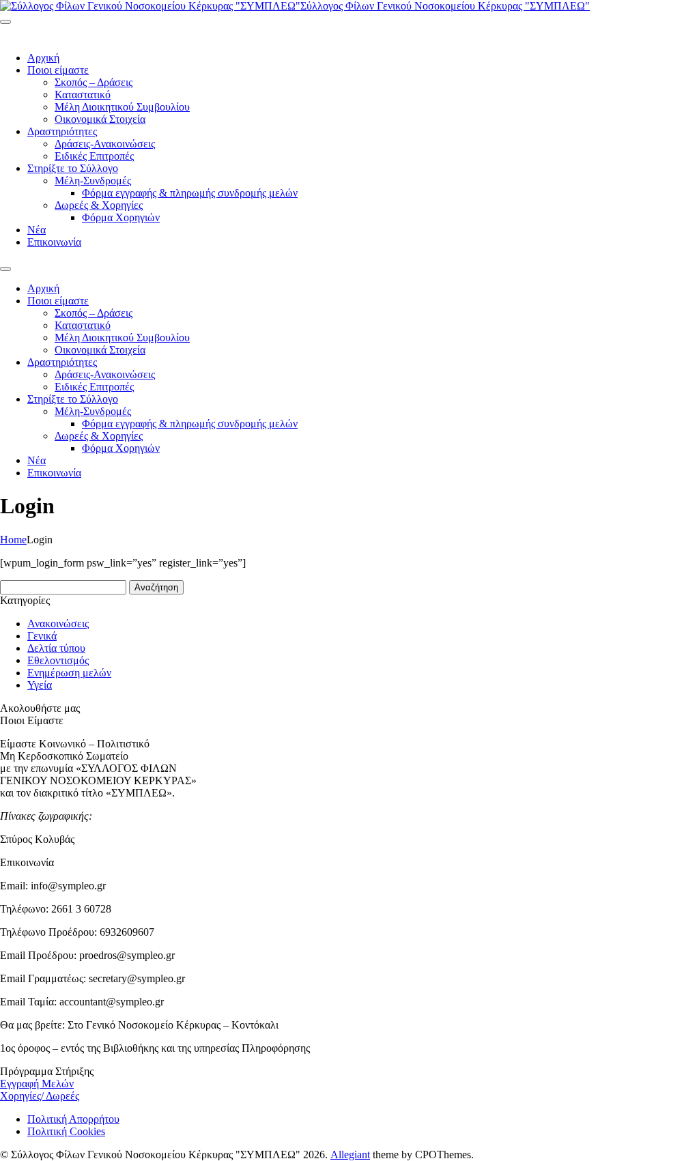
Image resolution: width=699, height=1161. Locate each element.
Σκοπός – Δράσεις (93, 82)
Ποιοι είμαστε (58, 70)
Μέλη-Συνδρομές (93, 180)
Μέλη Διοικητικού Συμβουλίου (122, 107)
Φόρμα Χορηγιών (121, 217)
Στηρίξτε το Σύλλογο (72, 168)
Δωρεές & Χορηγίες (99, 205)
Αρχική (43, 57)
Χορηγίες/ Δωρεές (39, 1096)
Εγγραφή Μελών (37, 1083)
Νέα (36, 229)
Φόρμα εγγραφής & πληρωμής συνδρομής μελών (190, 193)
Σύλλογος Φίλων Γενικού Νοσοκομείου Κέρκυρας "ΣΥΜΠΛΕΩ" (445, 6)
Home (13, 539)
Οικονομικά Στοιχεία (100, 119)
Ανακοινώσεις (58, 623)
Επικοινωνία (54, 242)
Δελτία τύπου (56, 648)
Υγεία (39, 685)
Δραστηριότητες (62, 131)
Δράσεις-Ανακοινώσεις (105, 143)
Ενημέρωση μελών (69, 672)
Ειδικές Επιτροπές (94, 156)
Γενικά (42, 636)
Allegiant (350, 1154)
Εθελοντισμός (58, 660)
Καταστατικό (83, 94)
